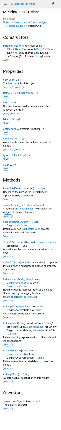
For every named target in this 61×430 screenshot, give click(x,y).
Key (21, 45)
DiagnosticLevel (22, 306)
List (41, 45)
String (38, 56)
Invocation (26, 262)
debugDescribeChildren (15, 221)
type (5, 155)
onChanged (9, 128)
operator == (9, 401)
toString (7, 306)
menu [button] (6, 4)
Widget (43, 22)
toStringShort (10, 374)
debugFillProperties (13, 242)
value (6, 165)
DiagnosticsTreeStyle (19, 282)
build (6, 188)
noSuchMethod (11, 262)
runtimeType (10, 138)
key (5, 102)
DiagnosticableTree (25, 22)
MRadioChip (10, 45)
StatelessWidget (15, 25)
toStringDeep (10, 323)
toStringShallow (11, 350)
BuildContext (16, 188)
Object (7, 22)
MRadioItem (13, 49)
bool (37, 401)
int (19, 79)
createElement (11, 205)
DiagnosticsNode (16, 225)
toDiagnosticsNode (13, 279)
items (6, 92)
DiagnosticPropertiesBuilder (40, 242)
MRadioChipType (43, 49)
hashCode (8, 79)
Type (23, 138)
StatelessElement (34, 205)
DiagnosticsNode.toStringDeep (20, 296)
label (5, 119)
